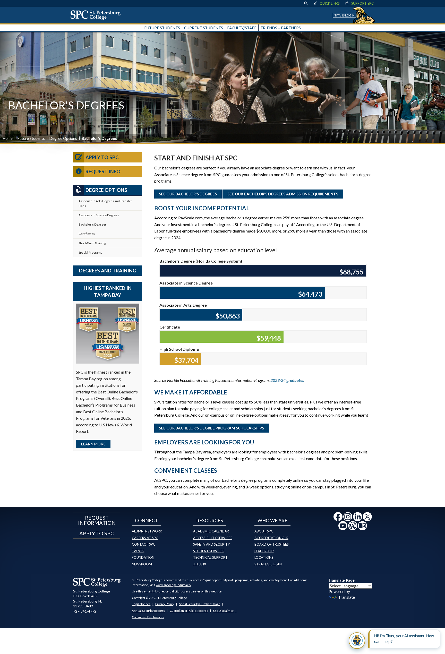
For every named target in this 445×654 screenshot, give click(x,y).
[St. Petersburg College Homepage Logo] (97, 582)
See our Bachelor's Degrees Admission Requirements (282, 194)
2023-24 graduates (287, 380)
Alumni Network (147, 531)
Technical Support (210, 557)
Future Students (31, 138)
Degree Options (63, 138)
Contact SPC (143, 544)
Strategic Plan (268, 564)
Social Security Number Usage (199, 604)
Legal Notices (141, 604)
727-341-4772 (84, 611)
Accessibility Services (212, 538)
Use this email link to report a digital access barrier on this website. (177, 591)
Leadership (264, 551)
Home (8, 138)
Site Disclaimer (223, 611)
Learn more (93, 444)
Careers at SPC (145, 538)
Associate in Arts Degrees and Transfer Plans (105, 203)
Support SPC (362, 3)
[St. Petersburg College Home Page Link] (97, 15)
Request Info (103, 171)
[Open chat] (357, 640)
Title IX (199, 564)
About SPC (263, 531)
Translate (346, 597)
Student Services (208, 551)
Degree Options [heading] (106, 190)
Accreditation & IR (271, 538)
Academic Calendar (211, 531)
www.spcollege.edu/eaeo (173, 585)
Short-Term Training (92, 243)
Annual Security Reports (148, 611)
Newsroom (142, 564)
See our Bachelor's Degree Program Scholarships (211, 428)
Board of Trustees (271, 544)
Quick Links (330, 3)
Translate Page (342, 580)
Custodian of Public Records (189, 611)
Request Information (97, 520)
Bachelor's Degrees (93, 224)
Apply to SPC (102, 157)
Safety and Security (211, 544)
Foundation (143, 557)
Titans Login (345, 15)
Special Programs (90, 252)
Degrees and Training (107, 270)
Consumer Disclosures (148, 617)
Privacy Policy (164, 604)
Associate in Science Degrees (99, 215)
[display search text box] (305, 3)
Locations (263, 557)
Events (138, 551)
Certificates (87, 234)
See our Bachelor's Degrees (188, 194)
